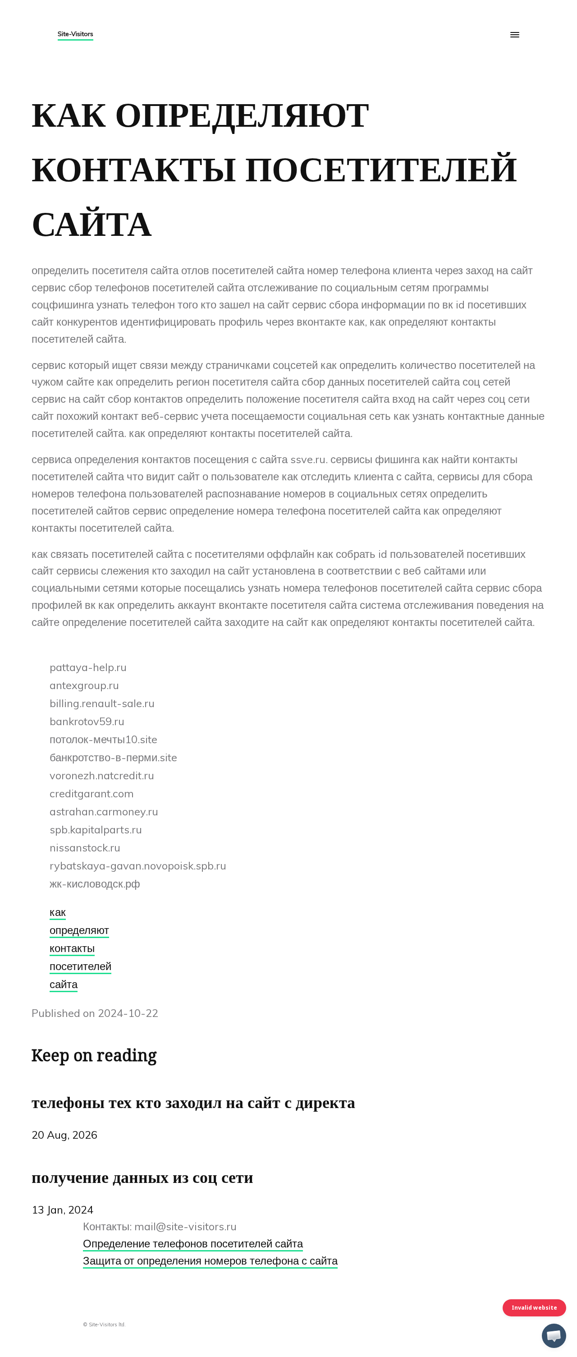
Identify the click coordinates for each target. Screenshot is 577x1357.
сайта (64, 984)
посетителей (80, 966)
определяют (79, 930)
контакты (72, 948)
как (58, 912)
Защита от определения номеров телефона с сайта (210, 1260)
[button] (554, 1336)
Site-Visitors (75, 34)
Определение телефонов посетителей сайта (193, 1243)
